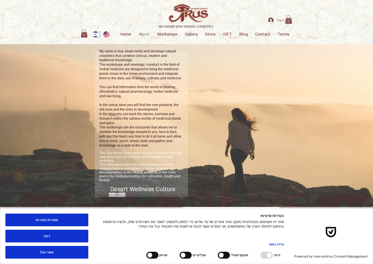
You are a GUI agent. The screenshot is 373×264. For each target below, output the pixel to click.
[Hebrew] (94, 34)
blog (112, 114)
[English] (105, 34)
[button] (288, 19)
